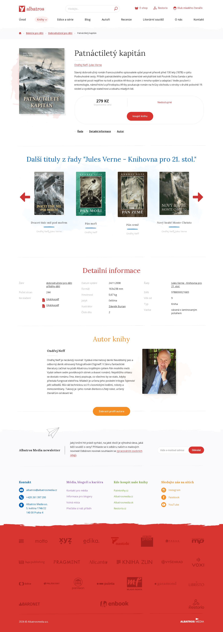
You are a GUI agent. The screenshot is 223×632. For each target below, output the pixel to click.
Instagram (174, 490)
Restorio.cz (120, 508)
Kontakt (199, 19)
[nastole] (120, 541)
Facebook (174, 497)
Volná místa (73, 502)
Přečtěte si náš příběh (78, 508)
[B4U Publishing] (31, 562)
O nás (178, 19)
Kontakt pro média (77, 490)
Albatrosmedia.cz (123, 496)
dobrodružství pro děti (59, 283)
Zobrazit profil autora (111, 411)
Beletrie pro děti (34, 33)
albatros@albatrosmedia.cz (41, 490)
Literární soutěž (153, 19)
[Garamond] (165, 584)
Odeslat (196, 450)
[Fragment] (66, 562)
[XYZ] (65, 541)
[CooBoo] (21, 541)
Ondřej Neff (81, 65)
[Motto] (41, 541)
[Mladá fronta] (134, 584)
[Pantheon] (78, 584)
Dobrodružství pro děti (60, 33)
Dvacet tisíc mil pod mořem (49, 222)
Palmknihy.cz (121, 490)
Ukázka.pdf (52, 299)
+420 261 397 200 (36, 497)
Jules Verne (95, 65)
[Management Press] (198, 541)
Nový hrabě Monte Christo (174, 222)
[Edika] (91, 541)
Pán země (132, 224)
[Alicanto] (98, 562)
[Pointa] (105, 584)
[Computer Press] (147, 541)
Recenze (126, 19)
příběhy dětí (53, 286)
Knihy (41, 19)
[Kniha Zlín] (134, 562)
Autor (120, 131)
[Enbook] (114, 604)
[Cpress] (172, 541)
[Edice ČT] (25, 584)
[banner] (31, 9)
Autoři (106, 19)
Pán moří (91, 223)
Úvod (22, 19)
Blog (88, 19)
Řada (80, 131)
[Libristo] (196, 584)
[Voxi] (198, 562)
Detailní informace (100, 131)
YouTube (174, 504)
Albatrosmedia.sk (123, 502)
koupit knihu (140, 116)
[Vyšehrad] (172, 562)
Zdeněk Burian (117, 306)
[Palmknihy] (51, 584)
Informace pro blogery (79, 496)
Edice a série (65, 19)
